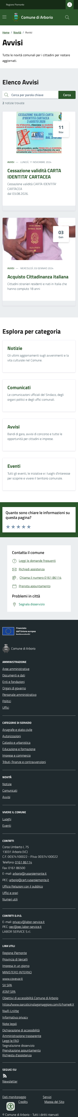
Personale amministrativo (19, 694)
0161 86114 (23, 862)
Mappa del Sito (54, 1101)
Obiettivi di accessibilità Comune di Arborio (30, 998)
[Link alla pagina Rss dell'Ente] (4, 1075)
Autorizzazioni (11, 736)
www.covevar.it (12, 978)
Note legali (9, 1023)
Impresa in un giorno (15, 965)
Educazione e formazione (18, 749)
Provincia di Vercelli (15, 959)
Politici (6, 701)
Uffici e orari (10, 892)
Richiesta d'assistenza (17, 1055)
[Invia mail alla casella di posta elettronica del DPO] (29, 921)
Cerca (67, 94)
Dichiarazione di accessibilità (21, 1030)
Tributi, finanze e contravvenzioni (24, 761)
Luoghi (6, 819)
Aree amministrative (15, 668)
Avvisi (10, 162)
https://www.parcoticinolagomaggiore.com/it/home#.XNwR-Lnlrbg (38, 1007)
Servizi (47, 1096)
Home (5, 32)
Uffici (5, 707)
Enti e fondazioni (13, 681)
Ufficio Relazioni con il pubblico (22, 886)
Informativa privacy (15, 1017)
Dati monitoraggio (14, 1096)
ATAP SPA (9, 991)
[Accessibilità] (10, 1106)
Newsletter (9, 1081)
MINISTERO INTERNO (17, 972)
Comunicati (9, 790)
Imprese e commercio (16, 755)
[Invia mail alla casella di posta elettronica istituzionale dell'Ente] (30, 873)
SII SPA (7, 985)
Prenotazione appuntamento (21, 1050)
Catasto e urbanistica (16, 742)
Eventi (6, 825)
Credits (23, 1101)
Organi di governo (14, 688)
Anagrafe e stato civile (17, 729)
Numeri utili (10, 899)
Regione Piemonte (15, 4)
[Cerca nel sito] (65, 17)
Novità (17, 32)
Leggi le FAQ (10, 1040)
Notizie (7, 784)
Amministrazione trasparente (21, 1035)
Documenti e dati (13, 675)
